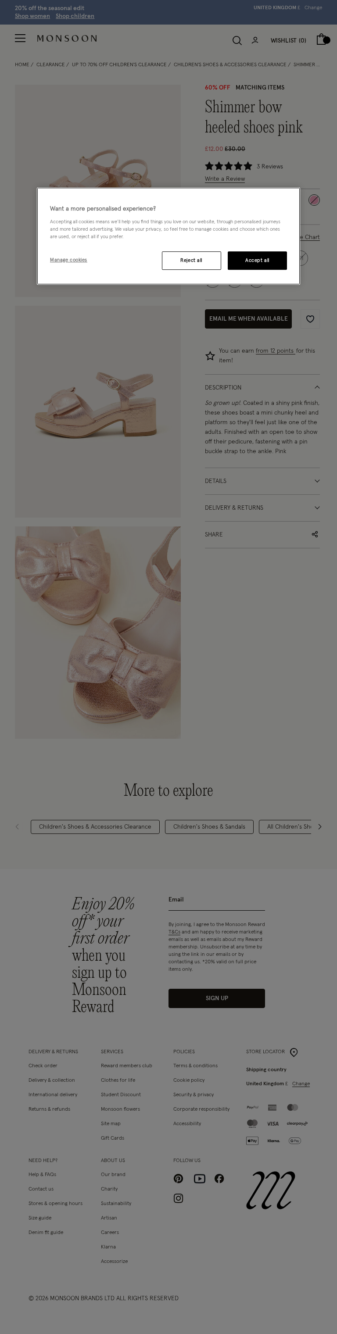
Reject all (191, 260)
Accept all (257, 260)
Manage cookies (68, 260)
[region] (168, 236)
